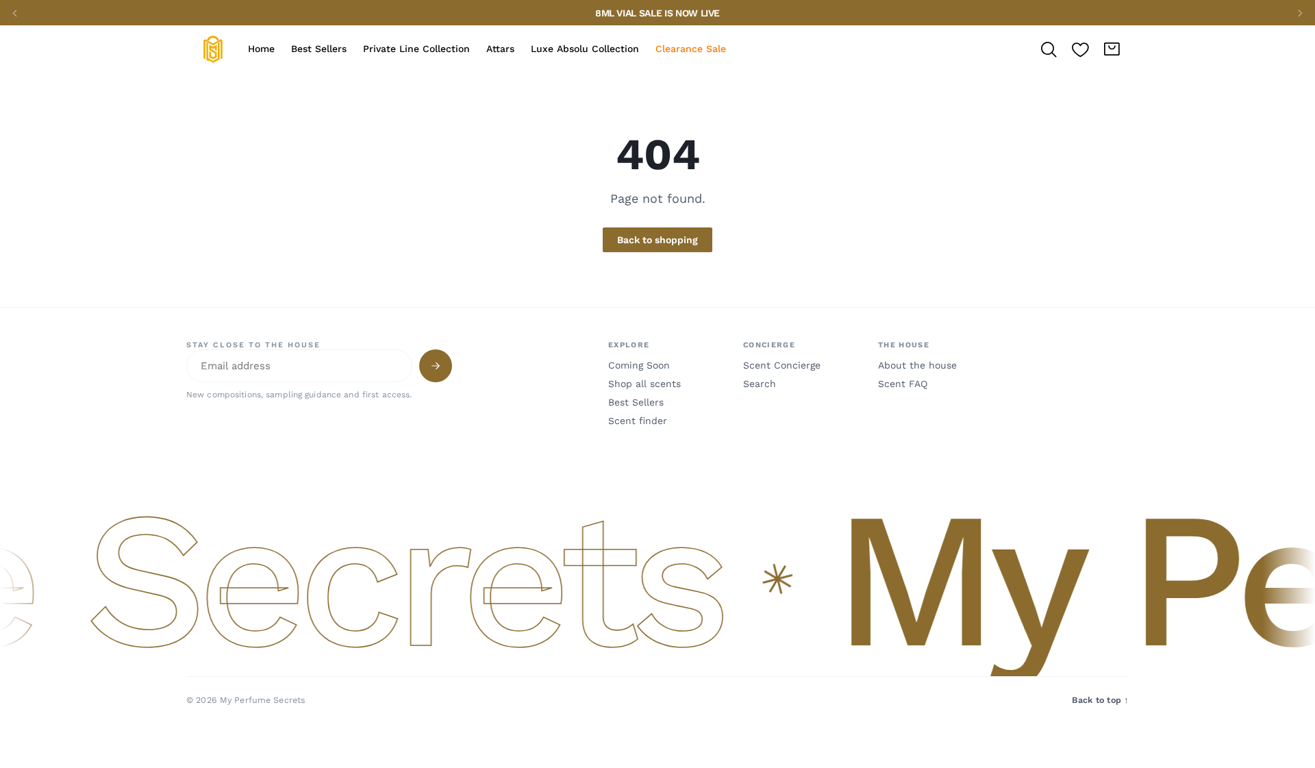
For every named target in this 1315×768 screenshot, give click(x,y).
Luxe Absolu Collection (585, 48)
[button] (657, 580)
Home (261, 48)
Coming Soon (639, 365)
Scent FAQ (902, 383)
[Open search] (1048, 49)
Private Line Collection (416, 48)
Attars (500, 48)
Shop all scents (644, 383)
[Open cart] (1111, 49)
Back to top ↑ (1100, 700)
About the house (917, 365)
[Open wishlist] (1080, 49)
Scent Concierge (782, 365)
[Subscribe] (435, 365)
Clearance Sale (690, 48)
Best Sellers (319, 48)
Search (759, 383)
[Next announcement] (1300, 13)
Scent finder (637, 420)
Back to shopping (657, 239)
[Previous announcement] (15, 13)
